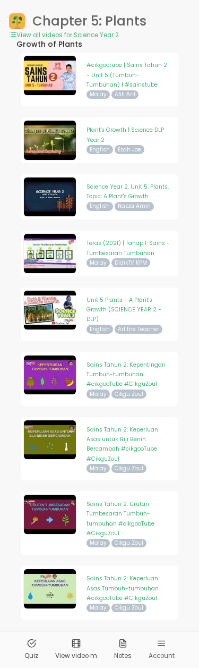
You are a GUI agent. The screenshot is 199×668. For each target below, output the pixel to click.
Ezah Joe (129, 149)
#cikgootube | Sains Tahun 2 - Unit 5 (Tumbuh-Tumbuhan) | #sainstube (126, 75)
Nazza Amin (134, 205)
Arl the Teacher (138, 329)
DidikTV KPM (131, 262)
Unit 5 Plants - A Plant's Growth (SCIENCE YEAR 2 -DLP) (123, 310)
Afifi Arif (125, 94)
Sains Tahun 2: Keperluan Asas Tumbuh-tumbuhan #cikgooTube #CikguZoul (122, 588)
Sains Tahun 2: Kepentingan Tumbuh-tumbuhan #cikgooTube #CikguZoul (126, 374)
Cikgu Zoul (129, 394)
